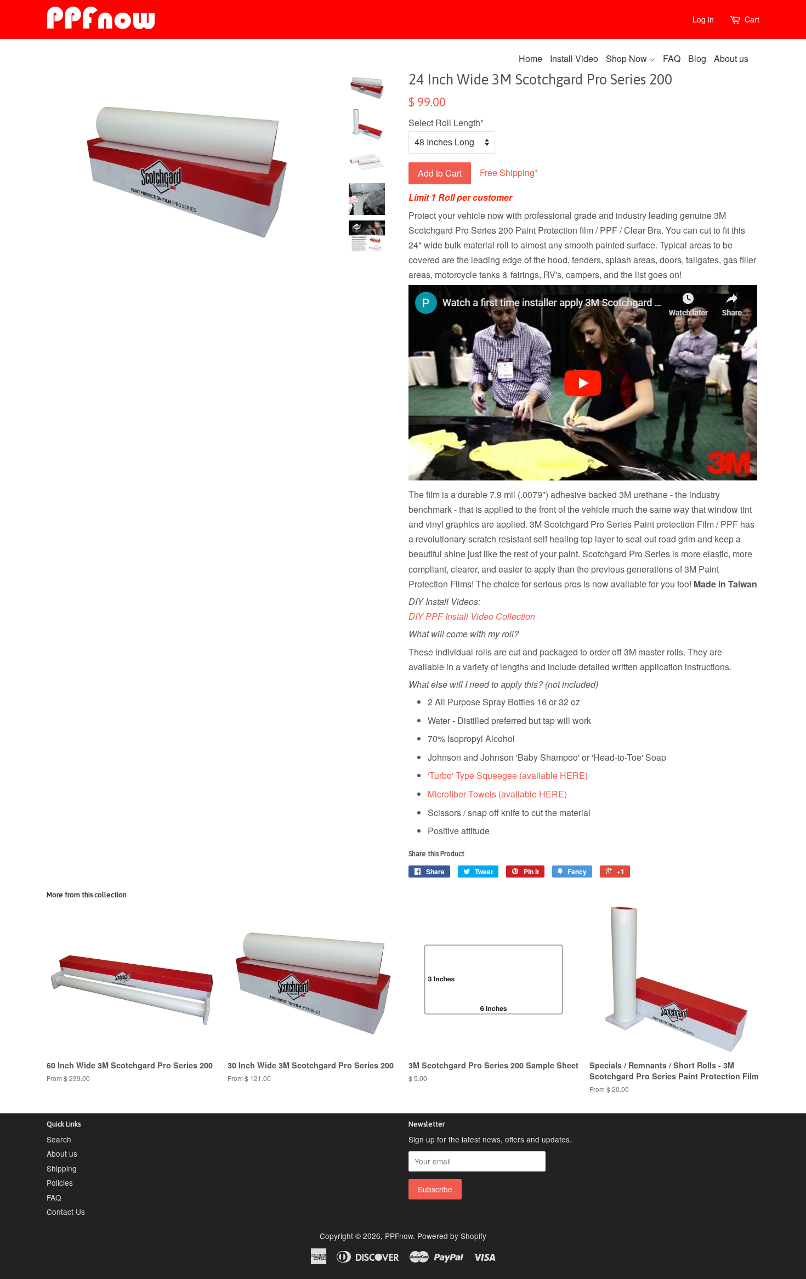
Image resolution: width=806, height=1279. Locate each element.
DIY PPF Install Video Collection (471, 616)
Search (59, 1139)
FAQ (671, 58)
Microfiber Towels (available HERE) (497, 794)
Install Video (574, 58)
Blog (697, 58)
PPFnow (399, 1235)
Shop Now (627, 58)
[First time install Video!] (582, 477)
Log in (703, 19)
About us (731, 58)
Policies (60, 1182)
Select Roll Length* (446, 122)
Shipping (62, 1168)
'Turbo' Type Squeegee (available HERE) (508, 775)
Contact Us (66, 1211)
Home (530, 58)
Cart (752, 19)
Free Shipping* (505, 172)
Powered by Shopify (451, 1235)
